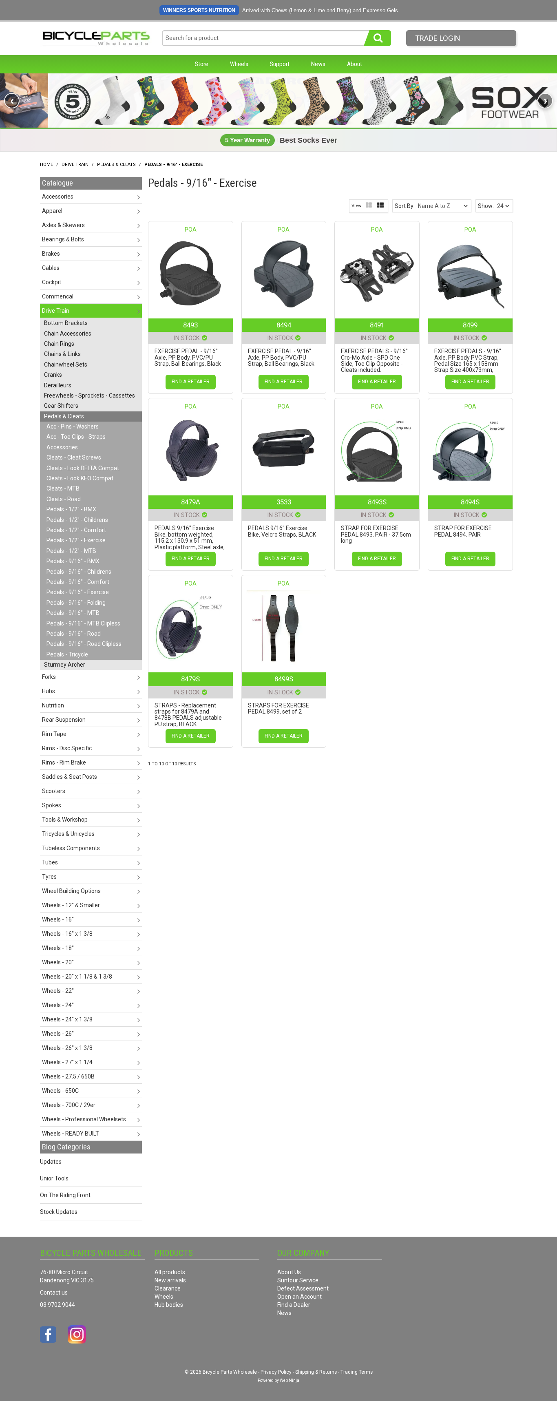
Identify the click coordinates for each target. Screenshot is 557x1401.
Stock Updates (58, 1212)
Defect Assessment (303, 1288)
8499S (283, 679)
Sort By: (405, 206)
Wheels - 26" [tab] (58, 1033)
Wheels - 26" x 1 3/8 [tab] (67, 1048)
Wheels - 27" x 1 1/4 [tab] (67, 1062)
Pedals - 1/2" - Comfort (76, 530)
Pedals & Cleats (116, 164)
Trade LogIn (437, 38)
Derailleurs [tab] (57, 385)
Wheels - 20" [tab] (58, 962)
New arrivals (170, 1280)
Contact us (54, 1292)
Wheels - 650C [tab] (60, 1090)
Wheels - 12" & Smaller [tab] (71, 905)
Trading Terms (356, 1372)
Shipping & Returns (316, 1372)
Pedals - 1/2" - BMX (71, 509)
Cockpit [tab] (51, 282)
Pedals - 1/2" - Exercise (76, 540)
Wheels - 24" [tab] (58, 1005)
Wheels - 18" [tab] (58, 948)
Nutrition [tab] (53, 705)
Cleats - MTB (63, 488)
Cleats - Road (63, 499)
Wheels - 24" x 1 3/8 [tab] (67, 1019)
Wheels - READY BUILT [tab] (70, 1133)
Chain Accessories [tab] (67, 333)
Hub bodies (169, 1305)
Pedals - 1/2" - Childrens (77, 520)
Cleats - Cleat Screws (73, 457)
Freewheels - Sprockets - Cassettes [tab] (89, 395)
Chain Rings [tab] (59, 343)
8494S (470, 502)
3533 (283, 502)
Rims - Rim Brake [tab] (64, 762)
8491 (377, 325)
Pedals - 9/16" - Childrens (78, 571)
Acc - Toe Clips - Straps (76, 436)
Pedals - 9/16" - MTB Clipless (83, 623)
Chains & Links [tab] (62, 354)
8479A (190, 502)
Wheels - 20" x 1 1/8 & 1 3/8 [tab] (77, 976)
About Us (289, 1272)
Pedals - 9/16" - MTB (72, 613)
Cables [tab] (51, 268)
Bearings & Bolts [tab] (63, 239)
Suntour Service (297, 1280)
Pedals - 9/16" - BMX (72, 561)
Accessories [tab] (57, 196)
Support (280, 64)
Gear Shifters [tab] (61, 405)
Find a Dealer (293, 1305)
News (318, 64)
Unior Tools (54, 1178)
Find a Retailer (191, 382)
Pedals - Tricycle (67, 654)
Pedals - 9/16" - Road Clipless (84, 644)
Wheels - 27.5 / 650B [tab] (68, 1076)
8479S (190, 679)
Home (46, 164)
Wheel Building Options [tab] (71, 891)
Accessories (62, 447)
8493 (190, 325)
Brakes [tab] (51, 253)
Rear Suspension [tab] (64, 719)
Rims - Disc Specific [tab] (67, 748)
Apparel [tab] (52, 211)
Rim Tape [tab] (54, 734)
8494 (283, 325)
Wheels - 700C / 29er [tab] (68, 1105)
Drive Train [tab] (55, 310)
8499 (470, 325)
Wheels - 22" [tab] (58, 991)
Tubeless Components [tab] (71, 848)
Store (201, 64)
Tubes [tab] (50, 862)
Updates (51, 1161)
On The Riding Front (65, 1195)
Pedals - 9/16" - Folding (76, 602)
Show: (486, 206)
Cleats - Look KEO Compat (79, 478)
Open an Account (299, 1296)
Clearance (168, 1288)
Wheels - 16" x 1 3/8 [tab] (67, 933)
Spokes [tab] (51, 805)
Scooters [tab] (53, 791)
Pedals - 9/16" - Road (73, 633)
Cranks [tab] (53, 374)
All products (170, 1272)
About (354, 64)
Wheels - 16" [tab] (58, 919)
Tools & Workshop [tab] (65, 819)
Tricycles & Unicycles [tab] (68, 834)
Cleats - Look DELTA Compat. (83, 468)
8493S (377, 502)
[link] (278, 100)
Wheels (239, 64)
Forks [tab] (49, 677)
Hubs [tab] (48, 691)
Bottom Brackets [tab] (66, 323)
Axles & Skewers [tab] (63, 225)
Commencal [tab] (57, 296)
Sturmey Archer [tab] (64, 664)
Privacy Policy (276, 1372)
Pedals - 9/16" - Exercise (77, 592)
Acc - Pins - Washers (72, 426)
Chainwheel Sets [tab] (65, 364)
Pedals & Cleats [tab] (64, 416)
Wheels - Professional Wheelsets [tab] (84, 1119)
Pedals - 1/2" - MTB (71, 551)
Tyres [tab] (49, 876)
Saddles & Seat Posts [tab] (69, 776)
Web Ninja (289, 1380)
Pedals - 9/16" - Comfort (77, 582)
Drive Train (75, 164)
